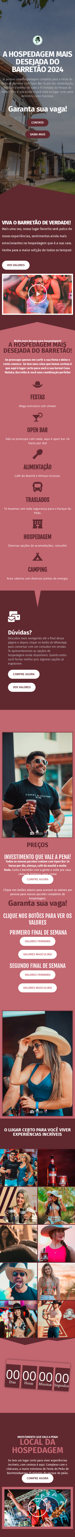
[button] (38, 294)
